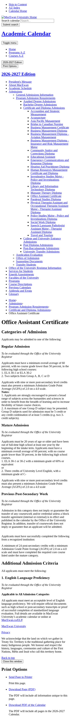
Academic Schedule (20, 88)
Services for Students (21, 271)
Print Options (10, 66)
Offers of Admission (27, 258)
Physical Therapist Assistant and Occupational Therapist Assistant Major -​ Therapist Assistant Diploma (49, 207)
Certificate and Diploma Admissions (44, 107)
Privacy (5, 632)
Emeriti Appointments (21, 274)
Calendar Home (18, 11)
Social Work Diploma (43, 222)
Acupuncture (38, 117)
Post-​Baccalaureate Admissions (41, 248)
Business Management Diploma (49, 130)
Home (12, 49)
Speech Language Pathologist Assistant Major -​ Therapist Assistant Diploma (48, 228)
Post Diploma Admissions (38, 245)
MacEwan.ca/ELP (11, 620)
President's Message (20, 81)
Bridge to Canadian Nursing (47, 124)
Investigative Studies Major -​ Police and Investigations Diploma (47, 180)
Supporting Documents (29, 261)
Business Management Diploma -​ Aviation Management (50, 135)
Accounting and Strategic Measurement (45, 113)
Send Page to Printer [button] (20, 677)
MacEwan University (13, 626)
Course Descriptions (20, 284)
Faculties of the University (24, 277)
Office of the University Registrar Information (35, 267)
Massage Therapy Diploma (46, 192)
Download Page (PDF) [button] (22, 689)
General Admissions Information (34, 94)
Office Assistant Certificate (46, 196)
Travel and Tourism (42, 235)
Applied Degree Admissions (39, 101)
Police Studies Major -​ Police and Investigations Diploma (50, 217)
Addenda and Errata (20, 290)
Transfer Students (26, 264)
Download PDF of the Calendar (27, 704)
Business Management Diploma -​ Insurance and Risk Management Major (50, 144)
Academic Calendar (26, 33)
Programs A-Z (17, 52)
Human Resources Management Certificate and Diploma (49, 171)
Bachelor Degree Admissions (40, 104)
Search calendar (10, 20)
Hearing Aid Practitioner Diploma (50, 166)
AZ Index (14, 7)
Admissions (15, 91)
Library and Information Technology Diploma (44, 188)
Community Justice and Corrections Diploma (44, 152)
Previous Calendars (20, 287)
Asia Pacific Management (45, 120)
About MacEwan (19, 85)
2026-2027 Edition (18, 74)
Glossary (14, 294)
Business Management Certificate (50, 127)
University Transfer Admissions (41, 251)
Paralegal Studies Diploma (46, 199)
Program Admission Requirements (35, 98)
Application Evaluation (29, 254)
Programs (14, 280)
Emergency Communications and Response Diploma (50, 162)
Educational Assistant (43, 156)
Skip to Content (18, 4)
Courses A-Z (16, 55)
